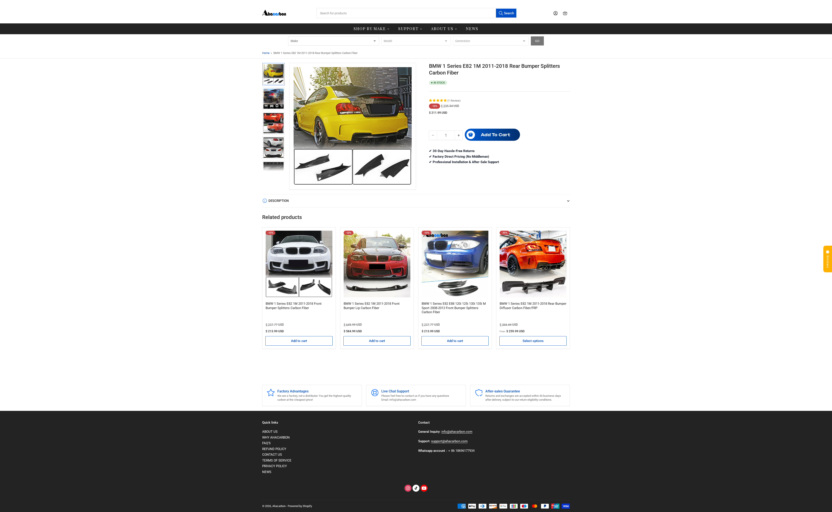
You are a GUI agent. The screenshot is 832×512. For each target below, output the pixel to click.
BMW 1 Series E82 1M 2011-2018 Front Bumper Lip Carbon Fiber (372, 306)
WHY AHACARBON (276, 437)
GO (537, 41)
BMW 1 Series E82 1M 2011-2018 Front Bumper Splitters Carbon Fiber (294, 306)
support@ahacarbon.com (449, 441)
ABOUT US (270, 432)
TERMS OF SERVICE (276, 460)
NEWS (266, 472)
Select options (533, 341)
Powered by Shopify (300, 506)
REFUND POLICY (274, 449)
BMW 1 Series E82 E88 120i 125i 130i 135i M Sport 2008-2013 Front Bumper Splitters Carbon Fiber (454, 308)
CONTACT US (272, 455)
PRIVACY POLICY (274, 466)
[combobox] (417, 13)
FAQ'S (266, 443)
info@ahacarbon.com (456, 432)
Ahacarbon (279, 506)
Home (266, 53)
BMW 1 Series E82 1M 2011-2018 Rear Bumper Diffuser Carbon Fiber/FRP (533, 306)
